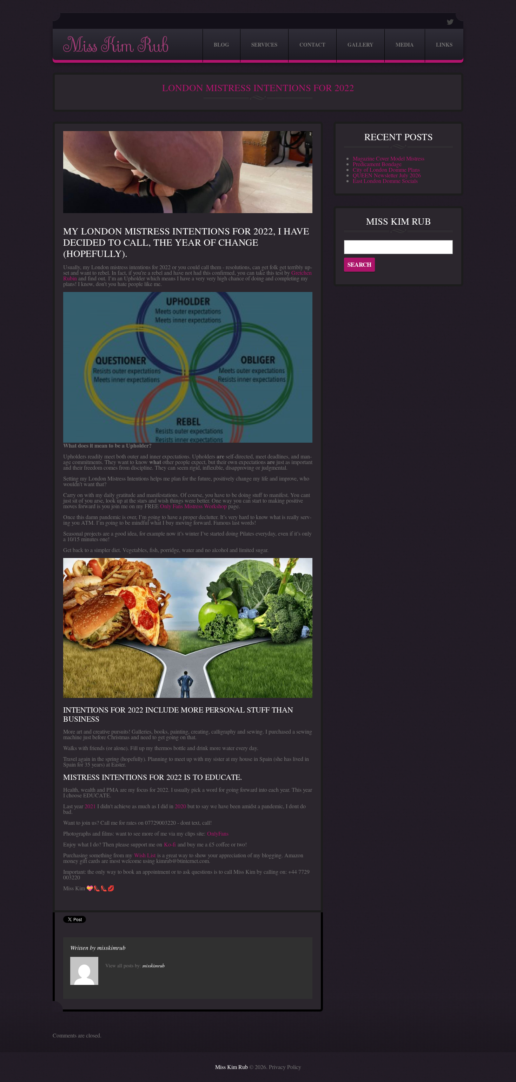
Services (264, 44)
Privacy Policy (285, 1066)
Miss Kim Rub (115, 46)
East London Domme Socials (385, 180)
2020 (180, 806)
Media (405, 44)
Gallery (360, 44)
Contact (312, 44)
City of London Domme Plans (386, 169)
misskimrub (111, 948)
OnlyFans (218, 833)
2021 (90, 806)
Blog (221, 44)
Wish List (145, 855)
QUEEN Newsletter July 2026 (387, 175)
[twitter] (450, 22)
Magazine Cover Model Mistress (388, 158)
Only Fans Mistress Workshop (193, 506)
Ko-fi (170, 844)
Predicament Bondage (377, 164)
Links (444, 44)
